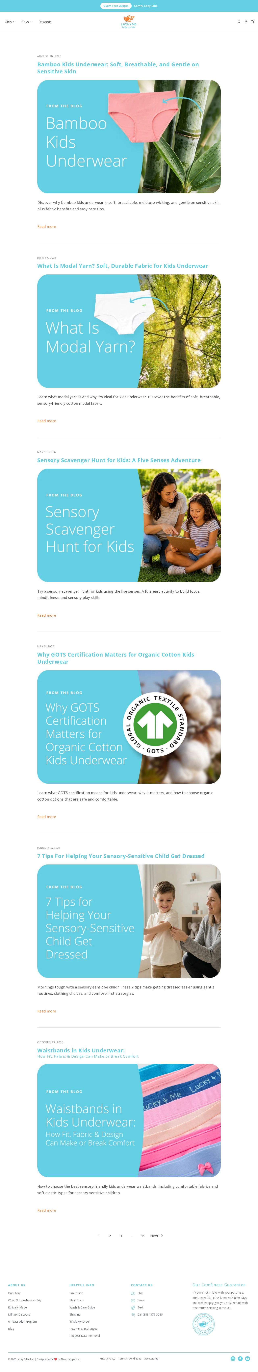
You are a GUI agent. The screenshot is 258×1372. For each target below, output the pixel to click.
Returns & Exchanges (83, 1328)
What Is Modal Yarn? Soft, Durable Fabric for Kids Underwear (122, 265)
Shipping (75, 1314)
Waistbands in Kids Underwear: (88, 1053)
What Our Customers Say (24, 1300)
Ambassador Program (22, 1321)
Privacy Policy (107, 1358)
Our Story (14, 1293)
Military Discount (19, 1314)
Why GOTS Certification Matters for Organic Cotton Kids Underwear (115, 658)
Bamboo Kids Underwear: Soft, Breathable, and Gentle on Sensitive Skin (118, 68)
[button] (239, 22)
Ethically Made (17, 1307)
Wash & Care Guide (82, 1307)
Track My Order (80, 1321)
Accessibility (151, 1358)
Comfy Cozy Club (131, 6)
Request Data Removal (85, 1336)
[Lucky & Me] (129, 21)
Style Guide (77, 1300)
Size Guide (76, 1293)
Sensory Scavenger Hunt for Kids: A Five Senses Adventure (119, 460)
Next (154, 1235)
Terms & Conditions (129, 1358)
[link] (99, 1236)
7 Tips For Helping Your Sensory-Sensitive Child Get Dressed (121, 855)
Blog (11, 1328)
